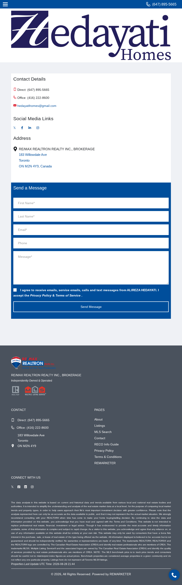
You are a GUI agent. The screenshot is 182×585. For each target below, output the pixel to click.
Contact (99, 438)
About (98, 419)
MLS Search (103, 432)
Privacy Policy (104, 450)
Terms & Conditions (108, 457)
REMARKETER (105, 463)
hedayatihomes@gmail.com (36, 106)
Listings (99, 425)
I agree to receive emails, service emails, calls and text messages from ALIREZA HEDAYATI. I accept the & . (86, 292)
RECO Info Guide (106, 444)
